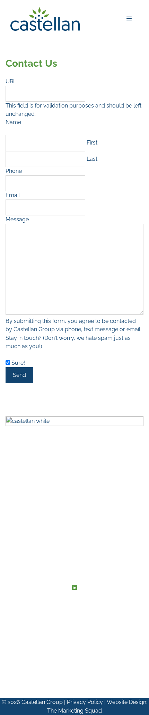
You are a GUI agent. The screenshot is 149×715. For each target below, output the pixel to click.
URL (11, 81)
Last (92, 159)
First (92, 142)
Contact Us (20, 480)
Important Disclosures (35, 471)
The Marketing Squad (74, 710)
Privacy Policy (85, 702)
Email (13, 195)
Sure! (18, 363)
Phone (14, 171)
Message (17, 219)
